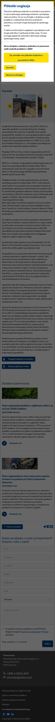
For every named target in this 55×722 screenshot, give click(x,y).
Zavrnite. (10, 67)
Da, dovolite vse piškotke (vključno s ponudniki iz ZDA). (26, 57)
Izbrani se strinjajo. (14, 74)
